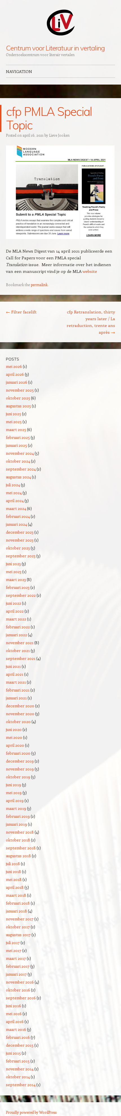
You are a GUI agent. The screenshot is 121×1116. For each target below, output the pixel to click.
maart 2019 (16, 808)
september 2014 (20, 1084)
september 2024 (21, 469)
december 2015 (19, 1045)
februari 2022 (18, 626)
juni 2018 (13, 871)
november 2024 (20, 453)
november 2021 (19, 642)
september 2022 (21, 595)
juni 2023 (13, 563)
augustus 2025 (18, 405)
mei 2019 (14, 792)
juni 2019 (13, 784)
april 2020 (15, 745)
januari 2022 (16, 634)
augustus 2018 (18, 855)
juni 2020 (14, 729)
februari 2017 (18, 966)
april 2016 (15, 1021)
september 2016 (21, 997)
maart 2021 (16, 682)
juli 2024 (13, 484)
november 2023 (19, 540)
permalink (39, 284)
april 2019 (15, 800)
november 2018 (20, 832)
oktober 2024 (18, 461)
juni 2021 (13, 666)
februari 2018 (18, 903)
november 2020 (20, 713)
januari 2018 (16, 911)
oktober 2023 (18, 548)
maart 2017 (16, 958)
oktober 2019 (18, 776)
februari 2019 (18, 816)
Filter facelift (21, 312)
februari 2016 (18, 1037)
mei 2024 (14, 492)
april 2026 (15, 374)
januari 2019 (16, 824)
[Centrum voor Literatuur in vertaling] (60, 22)
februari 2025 (18, 437)
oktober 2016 (18, 990)
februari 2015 (18, 1061)
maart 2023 (16, 579)
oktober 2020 (18, 721)
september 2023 (20, 555)
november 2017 (19, 918)
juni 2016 (13, 1005)
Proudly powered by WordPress (31, 1112)
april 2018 (15, 887)
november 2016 (20, 982)
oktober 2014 (18, 1076)
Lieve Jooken (59, 135)
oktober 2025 (18, 398)
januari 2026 (16, 382)
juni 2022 (13, 603)
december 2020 (20, 705)
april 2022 (15, 611)
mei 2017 (13, 950)
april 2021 (14, 674)
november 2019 (20, 769)
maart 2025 (16, 429)
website (89, 271)
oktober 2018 (18, 840)
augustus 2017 (18, 934)
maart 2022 (16, 619)
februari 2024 (18, 516)
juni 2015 (13, 1053)
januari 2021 (16, 697)
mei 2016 (14, 1013)
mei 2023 (13, 571)
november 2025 (20, 390)
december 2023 (19, 532)
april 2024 (15, 500)
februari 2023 (18, 587)
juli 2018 (13, 863)
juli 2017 (13, 942)
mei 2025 (14, 421)
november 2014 (19, 1068)
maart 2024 (16, 508)
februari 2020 (18, 753)
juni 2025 (13, 413)
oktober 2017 (18, 926)
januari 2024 (16, 524)
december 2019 (20, 761)
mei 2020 (14, 737)
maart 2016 (16, 1029)
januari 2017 (16, 974)
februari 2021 (18, 690)
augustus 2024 (18, 476)
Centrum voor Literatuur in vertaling (55, 48)
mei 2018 (14, 879)
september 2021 (20, 658)
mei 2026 (14, 366)
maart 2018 (16, 895)
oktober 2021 (18, 650)
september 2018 (21, 847)
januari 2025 (16, 445)
